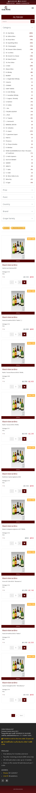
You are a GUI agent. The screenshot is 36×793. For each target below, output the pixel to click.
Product (6, 228)
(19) (32, 134)
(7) (32, 137)
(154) (31, 46)
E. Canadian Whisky (12, 95)
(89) (32, 72)
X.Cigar (8, 182)
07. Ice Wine (9, 53)
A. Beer (8, 66)
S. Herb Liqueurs (11, 156)
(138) (31, 49)
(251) (31, 59)
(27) (32, 179)
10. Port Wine (10, 62)
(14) (32, 111)
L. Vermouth (10, 121)
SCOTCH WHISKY (11, 160)
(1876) (31, 36)
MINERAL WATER (11, 124)
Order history (10, 3)
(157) (31, 131)
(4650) (31, 33)
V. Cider (8, 173)
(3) (32, 69)
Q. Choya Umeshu (11, 144)
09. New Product (11, 59)
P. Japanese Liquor (12, 134)
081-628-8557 (23, 1)
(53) (32, 118)
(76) (32, 169)
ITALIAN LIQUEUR (11, 111)
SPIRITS (8, 166)
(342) (31, 43)
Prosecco (8, 141)
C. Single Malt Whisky (13, 79)
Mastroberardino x (19, 228)
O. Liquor (9, 131)
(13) (32, 102)
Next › (21, 715)
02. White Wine (10, 36)
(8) (32, 166)
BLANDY (8, 75)
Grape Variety (9, 218)
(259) (31, 66)
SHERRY (8, 163)
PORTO (8, 138)
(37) (32, 115)
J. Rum (8, 115)
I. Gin (7, 108)
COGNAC (8, 85)
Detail (18, 261)
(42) (32, 108)
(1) (32, 82)
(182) (31, 39)
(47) (32, 176)
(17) (32, 147)
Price (5, 190)
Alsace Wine (9, 69)
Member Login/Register (22, 3)
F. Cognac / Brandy (12, 98)
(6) (32, 62)
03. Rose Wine (10, 39)
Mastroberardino (9, 265)
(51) (32, 79)
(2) (32, 141)
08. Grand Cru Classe (12, 56)
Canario (8, 82)
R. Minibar (9, 147)
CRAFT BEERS (10, 89)
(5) (32, 75)
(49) (32, 98)
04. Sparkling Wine (12, 43)
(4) (32, 52)
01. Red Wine (10, 33)
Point (5, 197)
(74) (32, 105)
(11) (32, 153)
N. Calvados (9, 128)
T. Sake (8, 169)
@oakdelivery (13, 1)
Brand (5, 211)
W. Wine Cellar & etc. (12, 176)
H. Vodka (9, 105)
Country (6, 204)
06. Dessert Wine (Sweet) (14, 49)
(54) (32, 182)
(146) (31, 56)
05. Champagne (11, 46)
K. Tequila (9, 118)
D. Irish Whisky (10, 92)
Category (7, 27)
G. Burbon (9, 102)
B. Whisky (9, 72)
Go (32, 21)
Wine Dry (9, 179)
